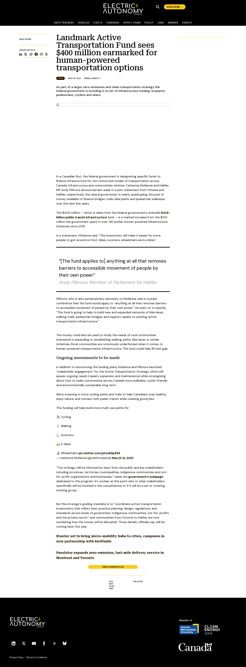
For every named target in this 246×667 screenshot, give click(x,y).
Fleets (98, 22)
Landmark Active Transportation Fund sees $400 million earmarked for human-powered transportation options (106, 52)
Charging (112, 22)
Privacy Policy (16, 657)
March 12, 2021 (123, 458)
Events (187, 22)
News (60, 78)
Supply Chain (132, 22)
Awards (173, 22)
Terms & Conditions (36, 657)
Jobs (160, 22)
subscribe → (175, 6)
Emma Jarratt (92, 78)
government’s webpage (145, 477)
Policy (149, 22)
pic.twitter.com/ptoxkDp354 (99, 453)
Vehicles (84, 22)
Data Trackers (64, 22)
